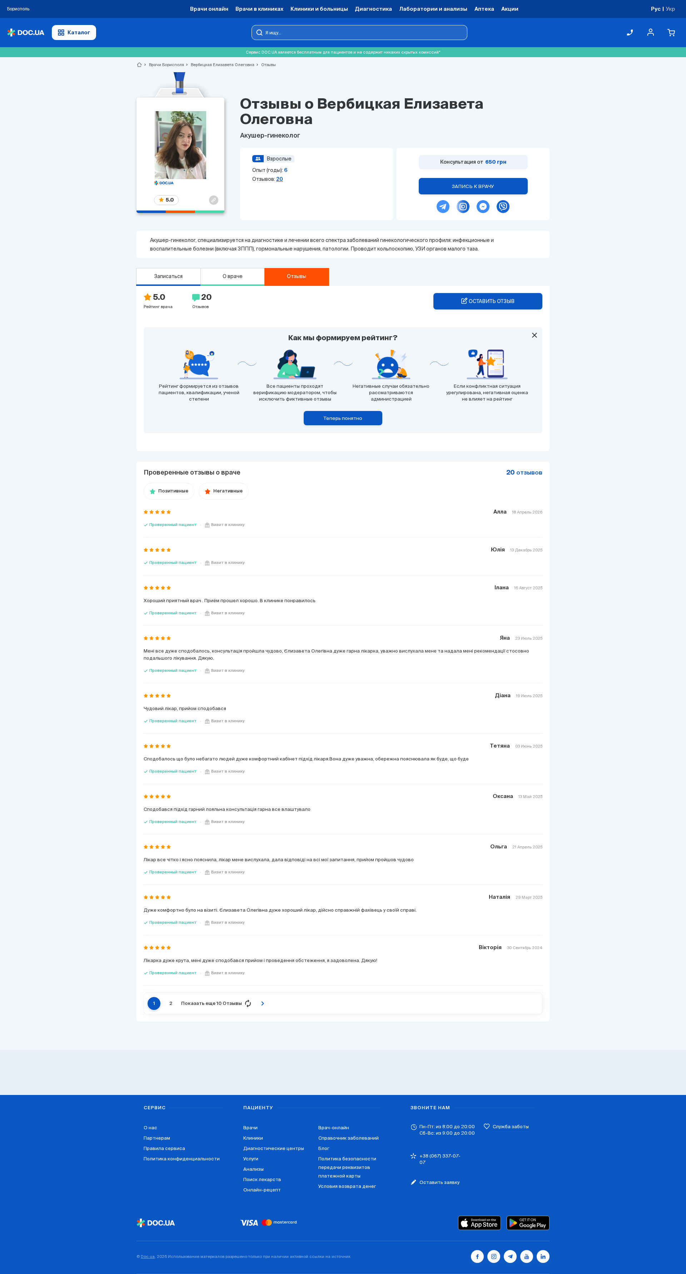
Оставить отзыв (491, 301)
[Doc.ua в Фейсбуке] (477, 1256)
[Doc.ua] (25, 33)
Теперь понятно (343, 418)
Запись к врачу (473, 186)
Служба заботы (511, 1126)
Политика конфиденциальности (182, 1158)
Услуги (250, 1158)
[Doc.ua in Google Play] (528, 1223)
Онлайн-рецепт (262, 1190)
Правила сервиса (164, 1148)
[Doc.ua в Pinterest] (543, 1256)
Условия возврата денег (347, 1186)
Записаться (168, 276)
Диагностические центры (273, 1148)
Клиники (253, 1138)
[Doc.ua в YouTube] (526, 1256)
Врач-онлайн (333, 1127)
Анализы (253, 1169)
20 (279, 179)
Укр (670, 9)
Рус (656, 9)
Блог (323, 1148)
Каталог (79, 32)
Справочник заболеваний (348, 1138)
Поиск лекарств (262, 1179)
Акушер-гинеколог (270, 136)
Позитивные (173, 491)
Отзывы (296, 276)
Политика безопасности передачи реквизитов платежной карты (347, 1167)
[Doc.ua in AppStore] (479, 1223)
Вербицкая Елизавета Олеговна (219, 65)
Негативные (228, 491)
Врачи (250, 1127)
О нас (150, 1127)
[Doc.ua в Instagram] (493, 1256)
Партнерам (157, 1138)
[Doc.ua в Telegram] (510, 1256)
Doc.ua (148, 1256)
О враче (233, 276)
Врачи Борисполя (163, 65)
